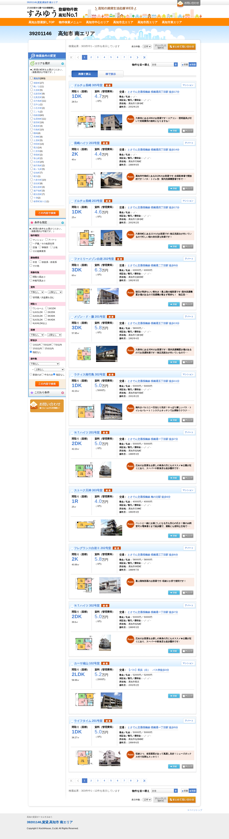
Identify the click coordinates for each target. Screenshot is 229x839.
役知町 (36, 172)
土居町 (36, 140)
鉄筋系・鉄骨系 (49, 262)
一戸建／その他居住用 (43, 243)
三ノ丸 (36, 111)
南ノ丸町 (37, 169)
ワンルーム (38, 308)
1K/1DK (52, 308)
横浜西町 (37, 194)
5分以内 (47, 344)
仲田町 (36, 144)
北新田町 (37, 93)
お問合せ (47, 405)
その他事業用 (39, 251)
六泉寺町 (37, 180)
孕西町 (36, 155)
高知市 (37, 78)
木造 (35, 262)
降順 (192, 64)
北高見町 (37, 97)
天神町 (36, 137)
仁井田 (36, 151)
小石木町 (37, 108)
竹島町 (36, 129)
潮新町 (36, 83)
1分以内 (36, 344)
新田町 (36, 122)
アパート (52, 240)
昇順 (185, 64)
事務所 (45, 247)
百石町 (36, 162)
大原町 (36, 90)
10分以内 (37, 348)
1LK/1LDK (38, 312)
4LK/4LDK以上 (40, 323)
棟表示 (111, 74)
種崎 (35, 133)
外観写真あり (39, 280)
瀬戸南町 (37, 190)
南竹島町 (37, 165)
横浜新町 (37, 187)
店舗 (35, 247)
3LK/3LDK (38, 320)
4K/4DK (51, 320)
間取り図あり (39, 277)
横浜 (35, 176)
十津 (35, 198)
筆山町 (36, 158)
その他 (36, 266)
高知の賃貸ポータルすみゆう (39, 817)
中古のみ (48, 374)
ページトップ (195, 810)
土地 (55, 247)
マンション (38, 240)
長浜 (35, 147)
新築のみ (37, 374)
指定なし (37, 352)
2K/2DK (51, 312)
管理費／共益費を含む (43, 297)
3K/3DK (51, 316)
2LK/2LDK (38, 316)
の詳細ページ (174, 131)
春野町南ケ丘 (39, 201)
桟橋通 (36, 115)
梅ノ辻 (36, 86)
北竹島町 (37, 101)
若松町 (36, 183)
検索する (47, 213)
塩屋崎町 (37, 119)
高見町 (36, 126)
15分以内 (49, 348)
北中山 (36, 104)
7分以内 (58, 344)
